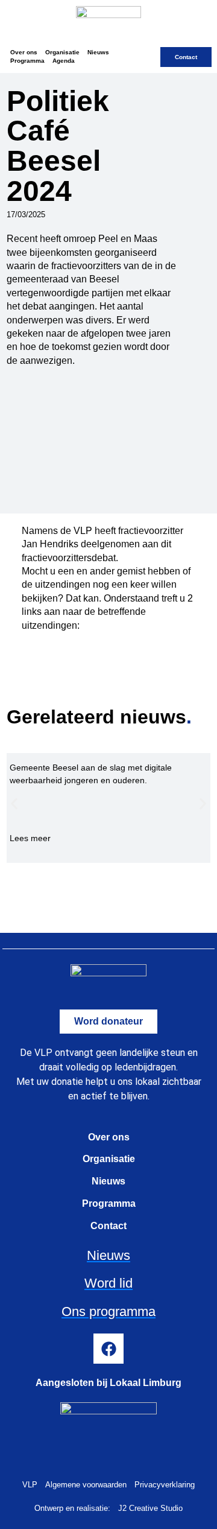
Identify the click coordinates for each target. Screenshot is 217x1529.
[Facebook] (108, 1349)
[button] (14, 804)
